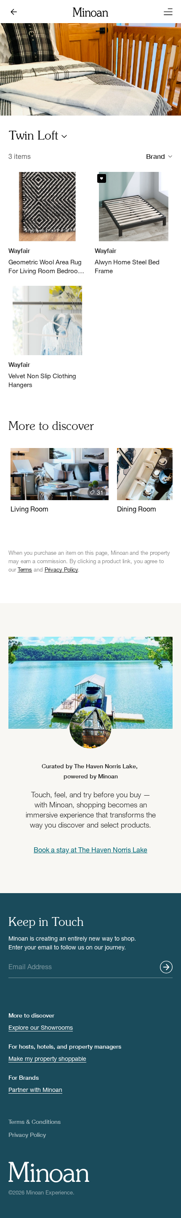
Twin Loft (33, 136)
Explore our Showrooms (40, 1027)
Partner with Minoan (35, 1089)
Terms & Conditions (34, 1121)
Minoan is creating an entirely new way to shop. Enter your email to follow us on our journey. (72, 943)
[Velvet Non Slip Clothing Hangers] (47, 337)
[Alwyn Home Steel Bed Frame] (134, 223)
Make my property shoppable (47, 1058)
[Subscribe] (166, 967)
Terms (25, 569)
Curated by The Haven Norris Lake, (90, 771)
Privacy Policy (61, 569)
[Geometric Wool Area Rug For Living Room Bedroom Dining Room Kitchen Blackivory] (47, 223)
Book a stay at (90, 850)
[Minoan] (90, 11)
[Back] (15, 11)
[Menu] (166, 11)
